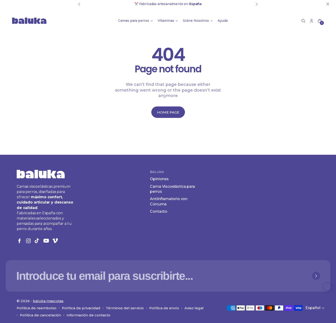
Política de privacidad (81, 308)
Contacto (158, 211)
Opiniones (159, 179)
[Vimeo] (55, 241)
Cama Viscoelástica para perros (172, 189)
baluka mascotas (48, 301)
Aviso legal (194, 308)
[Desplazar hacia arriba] (327, 286)
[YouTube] (46, 241)
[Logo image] (29, 21)
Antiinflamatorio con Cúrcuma (168, 201)
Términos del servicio (125, 308)
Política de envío (164, 308)
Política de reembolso (36, 308)
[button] (303, 21)
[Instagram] (28, 241)
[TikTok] (37, 241)
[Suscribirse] (316, 275)
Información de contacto (88, 315)
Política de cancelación (40, 315)
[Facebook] (19, 241)
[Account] (311, 21)
